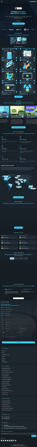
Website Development (5, 370)
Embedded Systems (5, 388)
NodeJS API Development (6, 406)
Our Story (3, 350)
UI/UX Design (4, 386)
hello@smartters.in (7, 418)
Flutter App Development (6, 400)
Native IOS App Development (7, 410)
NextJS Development (5, 404)
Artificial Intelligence (5, 375)
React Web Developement (6, 402)
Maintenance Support (5, 383)
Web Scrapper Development (7, 390)
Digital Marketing (5, 394)
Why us (3, 352)
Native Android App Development (7, 408)
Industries (3, 358)
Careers (3, 356)
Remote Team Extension (6, 381)
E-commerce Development (6, 379)
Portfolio (3, 360)
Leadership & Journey (5, 354)
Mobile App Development (6, 368)
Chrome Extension (5, 392)
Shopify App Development (6, 384)
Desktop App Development (6, 377)
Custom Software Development (7, 372)
